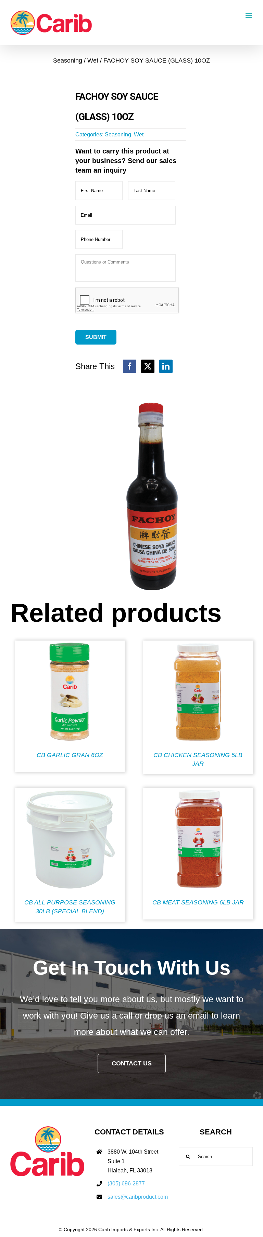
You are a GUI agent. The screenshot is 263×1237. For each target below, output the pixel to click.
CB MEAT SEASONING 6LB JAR (198, 902)
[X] (147, 366)
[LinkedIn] (166, 366)
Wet (138, 134)
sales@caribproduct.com (138, 1197)
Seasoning (118, 134)
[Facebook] (129, 366)
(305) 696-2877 (126, 1183)
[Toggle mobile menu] (249, 15)
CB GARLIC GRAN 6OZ (70, 755)
